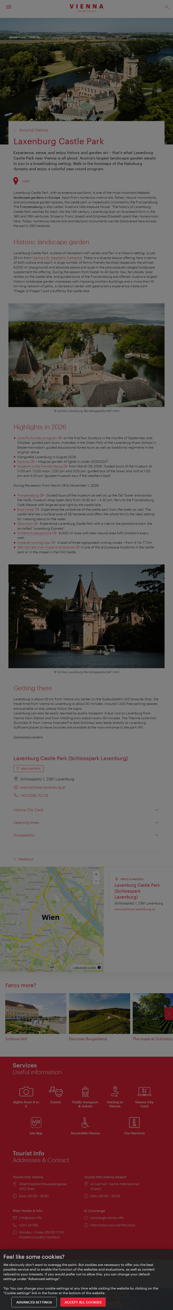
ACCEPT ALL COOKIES (83, 1302)
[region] (86, 1279)
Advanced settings (34, 1302)
